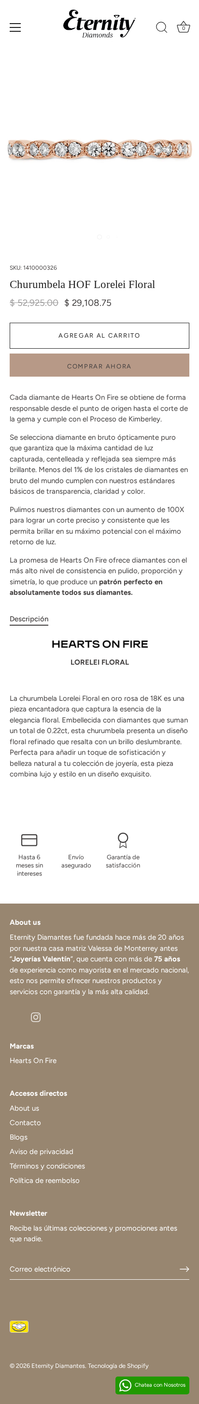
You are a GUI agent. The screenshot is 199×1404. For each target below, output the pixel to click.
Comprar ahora (99, 366)
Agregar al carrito (99, 335)
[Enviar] (184, 1269)
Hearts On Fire (33, 1060)
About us (24, 1108)
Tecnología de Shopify (118, 1365)
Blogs (19, 1137)
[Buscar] (161, 28)
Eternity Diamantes (58, 1365)
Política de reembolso (45, 1180)
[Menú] (15, 27)
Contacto (25, 1122)
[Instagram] (36, 1016)
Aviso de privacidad (41, 1151)
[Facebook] (14, 1016)
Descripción (29, 619)
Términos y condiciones (47, 1166)
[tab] (34, 619)
